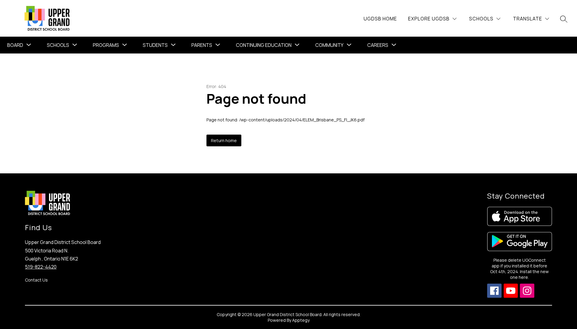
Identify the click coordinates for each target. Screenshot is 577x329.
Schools (58, 45)
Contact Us (36, 280)
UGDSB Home (380, 18)
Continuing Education (264, 45)
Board (15, 45)
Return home (224, 140)
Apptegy (301, 320)
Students (155, 45)
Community (329, 45)
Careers (377, 45)
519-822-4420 (40, 267)
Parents (201, 45)
